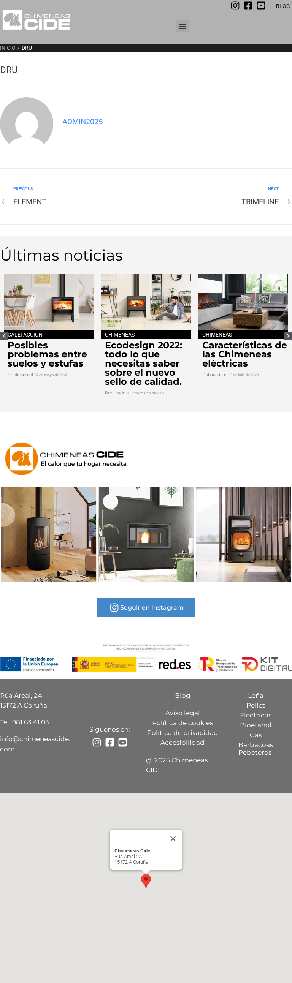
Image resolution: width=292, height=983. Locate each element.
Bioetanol (255, 725)
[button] (182, 26)
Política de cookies (182, 723)
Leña (255, 695)
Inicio (8, 48)
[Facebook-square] (248, 5)
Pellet (255, 705)
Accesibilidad (182, 742)
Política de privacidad (182, 732)
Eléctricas (255, 715)
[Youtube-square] (261, 5)
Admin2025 (82, 121)
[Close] (173, 839)
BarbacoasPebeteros (255, 748)
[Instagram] (235, 5)
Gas (256, 735)
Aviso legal (182, 713)
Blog (182, 695)
